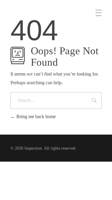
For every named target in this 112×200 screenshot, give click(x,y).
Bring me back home (35, 116)
